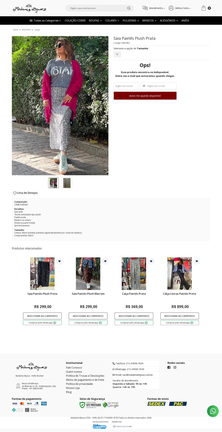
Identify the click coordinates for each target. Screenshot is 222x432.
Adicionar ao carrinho (42, 315)
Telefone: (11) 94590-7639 (129, 363)
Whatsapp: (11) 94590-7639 (129, 369)
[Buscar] (128, 8)
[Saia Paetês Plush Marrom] (88, 294)
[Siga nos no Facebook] (169, 367)
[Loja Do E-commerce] (101, 426)
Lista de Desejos (27, 193)
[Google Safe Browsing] (111, 404)
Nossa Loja (73, 388)
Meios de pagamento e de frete (85, 380)
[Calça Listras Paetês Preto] (179, 294)
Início (15, 29)
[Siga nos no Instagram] (175, 367)
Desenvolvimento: (101, 421)
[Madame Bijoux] (30, 8)
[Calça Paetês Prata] (134, 294)
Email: (134, 374)
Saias (37, 29)
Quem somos (74, 371)
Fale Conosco (74, 367)
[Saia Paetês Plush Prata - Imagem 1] (53, 183)
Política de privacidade (79, 384)
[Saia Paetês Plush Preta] (42, 294)
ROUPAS (26, 29)
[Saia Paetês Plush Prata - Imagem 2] (67, 183)
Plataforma (117, 421)
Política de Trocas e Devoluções (85, 375)
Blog (69, 392)
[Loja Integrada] (122, 426)
